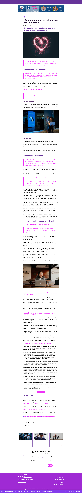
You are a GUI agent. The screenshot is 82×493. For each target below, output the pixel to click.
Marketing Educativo (32, 416)
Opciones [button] (66, 491)
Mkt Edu (25, 416)
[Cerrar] (80, 491)
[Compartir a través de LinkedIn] (28, 422)
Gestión (28, 419)
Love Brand (53, 416)
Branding (25, 419)
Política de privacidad (50, 491)
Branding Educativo (45, 416)
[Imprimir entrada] (33, 422)
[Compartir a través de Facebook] (23, 422)
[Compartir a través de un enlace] (30, 422)
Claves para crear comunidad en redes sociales (24, 442)
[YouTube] (20, 477)
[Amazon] (31, 477)
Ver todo (62, 430)
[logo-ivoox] (27, 477)
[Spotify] (23, 477)
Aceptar (77, 491)
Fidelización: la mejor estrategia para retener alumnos (40, 442)
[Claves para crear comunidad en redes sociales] (25, 436)
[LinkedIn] (18, 477)
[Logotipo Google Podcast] (29, 477)
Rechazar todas (71, 491)
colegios (38, 416)
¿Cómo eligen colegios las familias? (56, 442)
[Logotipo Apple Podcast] (25, 477)
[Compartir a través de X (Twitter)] (26, 422)
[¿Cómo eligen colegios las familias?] (56, 436)
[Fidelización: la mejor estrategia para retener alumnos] (41, 436)
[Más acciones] (58, 17)
